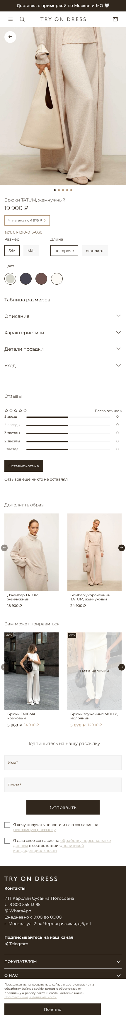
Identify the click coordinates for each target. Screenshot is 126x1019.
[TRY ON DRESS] (63, 19)
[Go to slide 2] (59, 190)
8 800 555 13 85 (24, 904)
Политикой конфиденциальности (30, 997)
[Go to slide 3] (63, 190)
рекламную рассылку (34, 829)
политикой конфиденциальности (48, 848)
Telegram (18, 943)
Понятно (52, 1009)
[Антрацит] (26, 279)
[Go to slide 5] (71, 190)
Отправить (63, 807)
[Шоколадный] (41, 279)
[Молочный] (57, 279)
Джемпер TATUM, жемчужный (23, 597)
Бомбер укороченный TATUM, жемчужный (90, 597)
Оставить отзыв (23, 466)
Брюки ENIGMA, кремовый (21, 716)
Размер (11, 239)
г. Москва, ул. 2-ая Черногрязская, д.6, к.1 (47, 923)
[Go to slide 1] (55, 190)
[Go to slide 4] (67, 190)
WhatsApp (20, 911)
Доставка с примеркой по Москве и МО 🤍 (63, 5)
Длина (56, 239)
